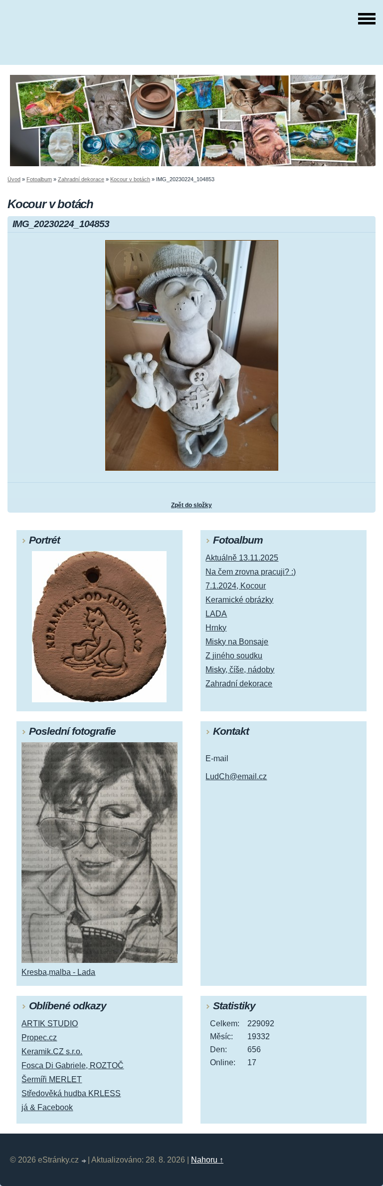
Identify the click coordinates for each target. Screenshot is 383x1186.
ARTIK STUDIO (49, 1023)
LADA (216, 613)
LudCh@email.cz (236, 776)
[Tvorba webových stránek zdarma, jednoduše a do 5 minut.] (84, 1161)
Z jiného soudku (233, 655)
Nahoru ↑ (207, 1160)
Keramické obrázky (239, 599)
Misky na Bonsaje (236, 641)
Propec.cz (39, 1037)
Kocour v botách (130, 179)
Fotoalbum (39, 179)
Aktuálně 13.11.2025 (241, 558)
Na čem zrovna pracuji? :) (250, 572)
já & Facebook (47, 1107)
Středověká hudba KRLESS (71, 1093)
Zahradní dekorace (81, 179)
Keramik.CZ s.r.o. (51, 1051)
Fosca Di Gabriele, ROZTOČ (72, 1065)
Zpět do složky (191, 505)
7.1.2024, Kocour (235, 586)
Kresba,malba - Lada (58, 972)
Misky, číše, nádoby (239, 669)
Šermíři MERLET (51, 1079)
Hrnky (215, 627)
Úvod (13, 179)
